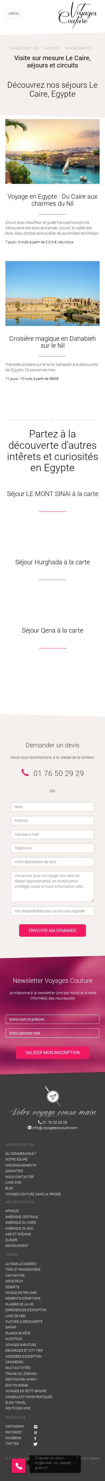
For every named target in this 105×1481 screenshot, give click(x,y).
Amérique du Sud (19, 1228)
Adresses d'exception (23, 1356)
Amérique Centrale (21, 1217)
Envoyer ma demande (52, 930)
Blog (9, 1188)
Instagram (14, 1426)
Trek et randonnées (22, 1269)
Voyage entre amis (21, 1293)
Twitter (12, 1444)
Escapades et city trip (24, 1350)
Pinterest (13, 1432)
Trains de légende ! (21, 1374)
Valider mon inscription (53, 1052)
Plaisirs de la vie (19, 1304)
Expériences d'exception (26, 1310)
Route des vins (17, 1408)
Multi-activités (17, 1368)
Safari (10, 1327)
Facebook (13, 1438)
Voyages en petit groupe (26, 1391)
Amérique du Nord (20, 1222)
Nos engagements (20, 1165)
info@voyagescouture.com (54, 1128)
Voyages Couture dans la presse (33, 1194)
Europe (11, 1240)
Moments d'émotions (22, 1298)
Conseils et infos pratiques (28, 1397)
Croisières (14, 1362)
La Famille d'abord (20, 1264)
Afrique (12, 1211)
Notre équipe (16, 1159)
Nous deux (14, 1281)
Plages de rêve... (19, 1333)
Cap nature (15, 1275)
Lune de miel (15, 1316)
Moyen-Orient (17, 1246)
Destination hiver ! (21, 1379)
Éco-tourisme (16, 1385)
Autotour (13, 1339)
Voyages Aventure (20, 1345)
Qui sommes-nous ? (20, 1154)
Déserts (12, 1287)
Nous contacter (19, 1177)
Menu (14, 13)
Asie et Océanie (18, 1234)
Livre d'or (13, 1183)
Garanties (14, 1171)
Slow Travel (15, 1403)
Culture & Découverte (24, 1322)
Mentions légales (87, 1458)
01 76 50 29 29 (54, 1122)
